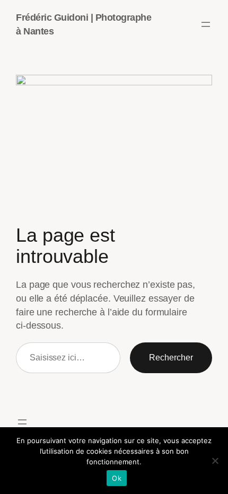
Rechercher (171, 357)
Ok (116, 478)
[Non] (214, 460)
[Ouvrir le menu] (205, 24)
